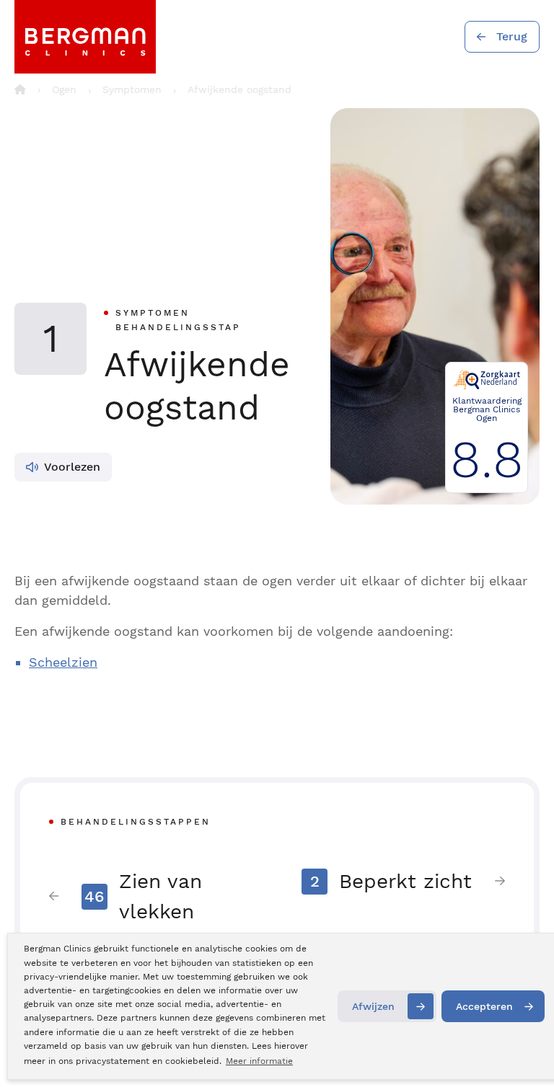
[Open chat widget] (524, 1049)
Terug (511, 36)
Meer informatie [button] (259, 1061)
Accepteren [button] (484, 1006)
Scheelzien (63, 662)
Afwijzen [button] (373, 1006)
